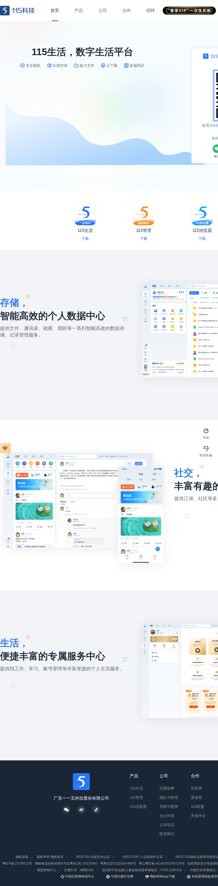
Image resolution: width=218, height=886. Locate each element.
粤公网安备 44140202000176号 (162, 863)
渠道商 (196, 797)
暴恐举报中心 (46, 870)
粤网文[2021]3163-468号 (118, 863)
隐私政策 (22, 857)
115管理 (136, 797)
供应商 (196, 788)
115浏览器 (138, 806)
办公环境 (167, 816)
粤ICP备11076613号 (17, 863)
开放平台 (198, 816)
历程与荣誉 (169, 806)
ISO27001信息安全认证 (93, 857)
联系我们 (167, 834)
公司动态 (167, 825)
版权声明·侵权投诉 (50, 857)
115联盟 (197, 806)
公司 (164, 776)
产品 (134, 776)
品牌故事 (167, 788)
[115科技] (17, 10)
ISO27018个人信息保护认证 (143, 857)
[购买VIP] (5, 448)
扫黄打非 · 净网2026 (79, 870)
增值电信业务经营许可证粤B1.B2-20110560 (66, 863)
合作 (195, 776)
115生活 (136, 788)
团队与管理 (169, 797)
